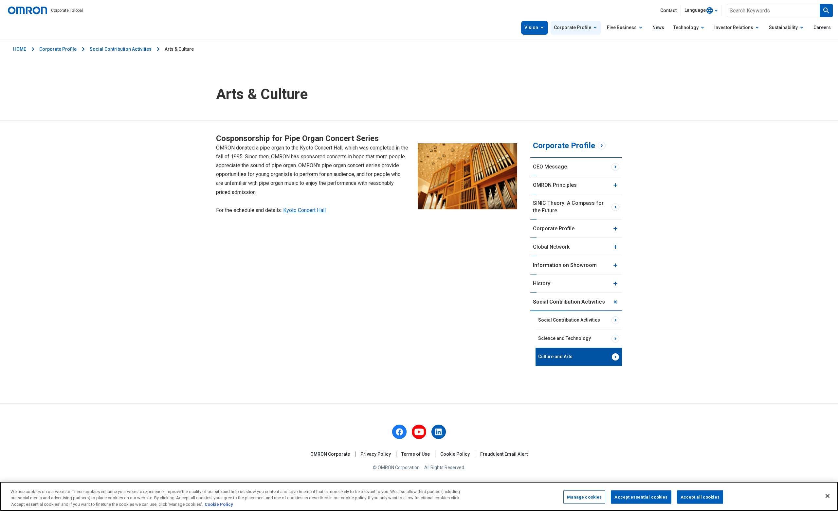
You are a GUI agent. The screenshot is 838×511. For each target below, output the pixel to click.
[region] (419, 496)
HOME (19, 49)
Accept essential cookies (640, 496)
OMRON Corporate (330, 454)
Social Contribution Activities (121, 49)
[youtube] (419, 432)
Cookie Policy (455, 454)
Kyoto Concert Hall (304, 210)
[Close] (827, 496)
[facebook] (399, 432)
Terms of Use (415, 454)
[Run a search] (826, 10)
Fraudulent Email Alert (504, 454)
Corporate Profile (58, 49)
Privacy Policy (375, 454)
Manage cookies (584, 496)
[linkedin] (438, 432)
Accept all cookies (700, 496)
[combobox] (701, 10)
